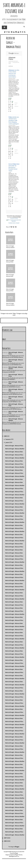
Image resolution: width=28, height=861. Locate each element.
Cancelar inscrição (14, 218)
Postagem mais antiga (22, 313)
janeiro (7, 442)
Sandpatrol (12, 854)
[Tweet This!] (12, 227)
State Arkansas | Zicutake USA (14, 8)
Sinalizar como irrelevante (16, 105)
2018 (5, 436)
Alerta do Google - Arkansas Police (13, 42)
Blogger (17, 846)
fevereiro (8, 439)
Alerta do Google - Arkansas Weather (10, 246)
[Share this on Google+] (14, 227)
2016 (5, 841)
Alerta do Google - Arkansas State (10, 275)
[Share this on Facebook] (10, 227)
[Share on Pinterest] (16, 227)
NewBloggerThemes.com (14, 856)
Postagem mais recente (6, 313)
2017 (5, 838)
